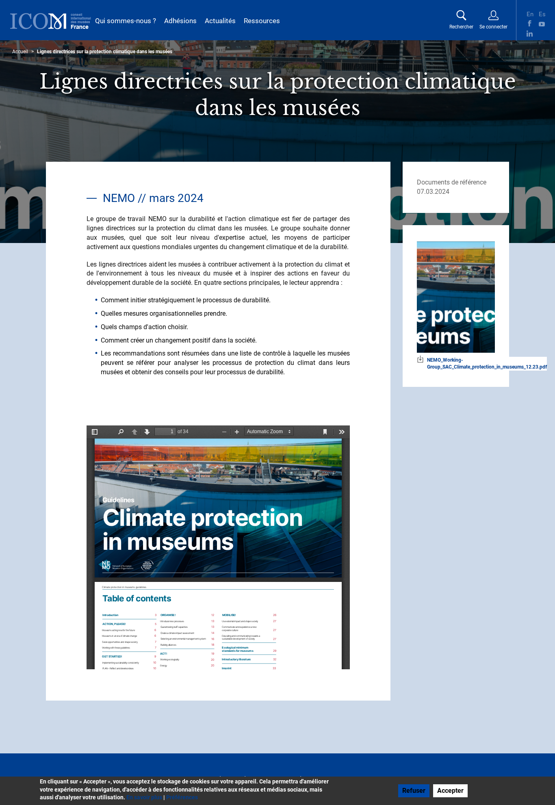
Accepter (450, 790)
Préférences (182, 797)
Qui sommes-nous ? (125, 21)
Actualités (220, 21)
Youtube (542, 23)
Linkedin (530, 33)
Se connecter (493, 27)
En (530, 13)
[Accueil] (50, 21)
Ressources (262, 21)
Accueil (20, 51)
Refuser (413, 790)
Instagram (542, 33)
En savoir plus (144, 797)
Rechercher (461, 27)
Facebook (530, 23)
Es (542, 13)
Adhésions (180, 21)
